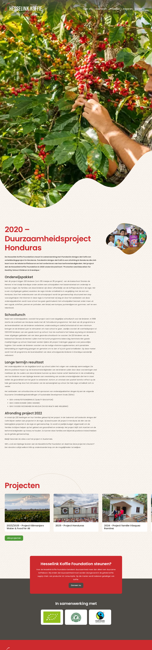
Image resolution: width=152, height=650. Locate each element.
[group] (27, 513)
